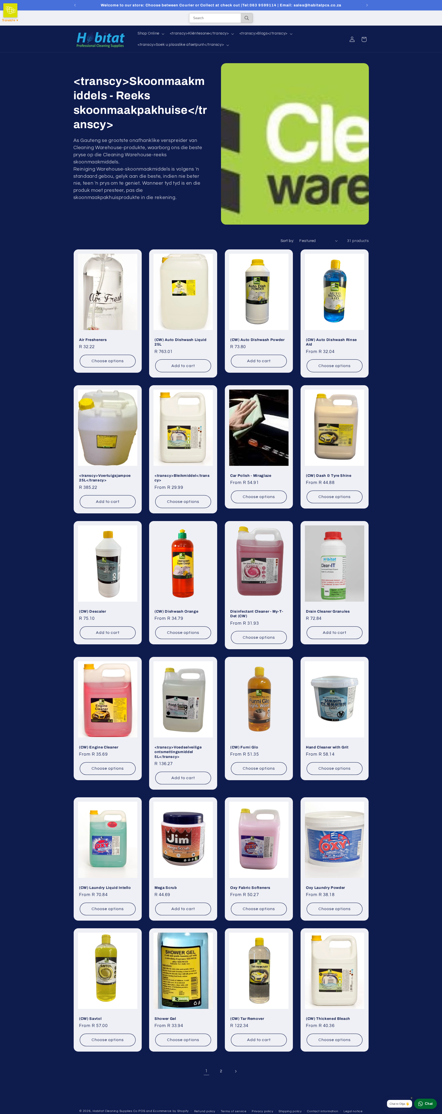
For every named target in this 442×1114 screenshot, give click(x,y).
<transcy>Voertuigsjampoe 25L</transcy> (105, 477)
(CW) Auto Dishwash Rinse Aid (331, 342)
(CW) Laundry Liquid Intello (105, 887)
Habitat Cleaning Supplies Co (115, 1111)
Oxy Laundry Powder (325, 887)
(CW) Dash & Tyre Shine (328, 475)
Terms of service (234, 1111)
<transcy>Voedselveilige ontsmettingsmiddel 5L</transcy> (178, 751)
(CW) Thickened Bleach (328, 1019)
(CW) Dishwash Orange (176, 611)
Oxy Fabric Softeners (250, 887)
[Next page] (235, 1071)
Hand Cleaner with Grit (327, 747)
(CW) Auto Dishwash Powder (257, 340)
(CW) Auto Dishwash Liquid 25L (180, 342)
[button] (150, 33)
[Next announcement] (367, 5)
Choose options (108, 361)
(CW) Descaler (92, 611)
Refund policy (205, 1111)
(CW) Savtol (90, 1019)
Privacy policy (262, 1111)
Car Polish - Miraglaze (250, 475)
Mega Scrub (165, 887)
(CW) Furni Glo (244, 747)
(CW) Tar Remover (247, 1019)
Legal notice (353, 1111)
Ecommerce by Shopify (171, 1111)
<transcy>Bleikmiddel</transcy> (182, 477)
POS (141, 1111)
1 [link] (206, 1071)
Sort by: (287, 241)
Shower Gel (165, 1019)
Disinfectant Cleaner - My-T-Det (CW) (256, 613)
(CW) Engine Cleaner (98, 747)
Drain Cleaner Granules (328, 611)
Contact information (322, 1111)
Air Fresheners (93, 340)
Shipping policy (290, 1111)
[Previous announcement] (75, 5)
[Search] (247, 18)
